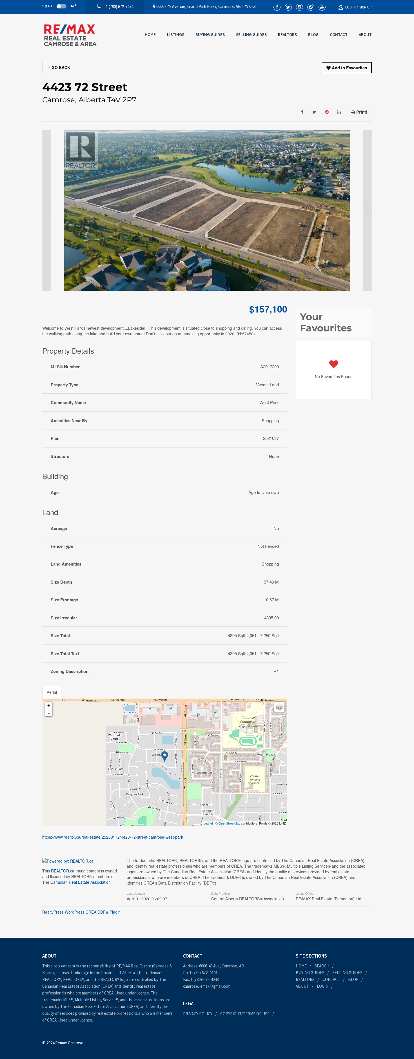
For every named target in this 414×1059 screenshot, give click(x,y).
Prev (47, 210)
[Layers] (279, 707)
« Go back (59, 67)
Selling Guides (251, 34)
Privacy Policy (197, 1013)
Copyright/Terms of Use (245, 1013)
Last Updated (136, 893)
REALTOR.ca (62, 871)
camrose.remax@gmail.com (206, 986)
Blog (313, 34)
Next (367, 210)
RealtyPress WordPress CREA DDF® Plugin (81, 912)
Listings (175, 34)
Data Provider (220, 893)
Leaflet (208, 823)
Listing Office (304, 893)
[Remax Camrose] (70, 35)
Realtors (287, 34)
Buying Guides (210, 34)
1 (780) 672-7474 (203, 972)
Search (322, 966)
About (365, 34)
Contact (339, 34)
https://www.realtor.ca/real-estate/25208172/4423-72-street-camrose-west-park (112, 837)
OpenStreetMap (229, 823)
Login (322, 986)
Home (150, 34)
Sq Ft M (59, 5)
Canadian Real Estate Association (80, 882)
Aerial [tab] (52, 692)
